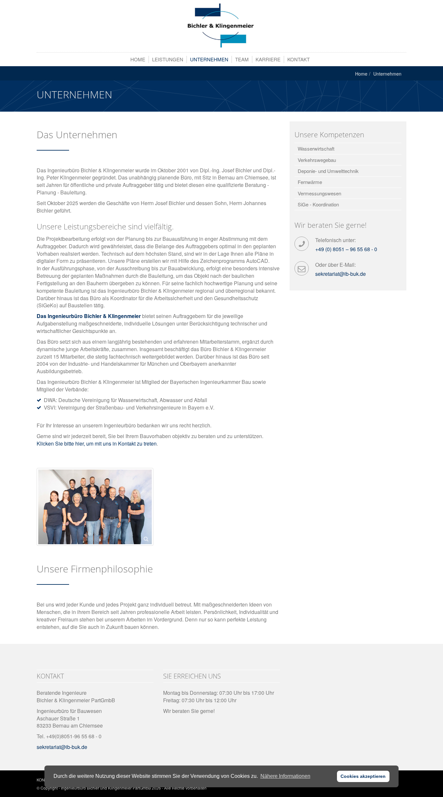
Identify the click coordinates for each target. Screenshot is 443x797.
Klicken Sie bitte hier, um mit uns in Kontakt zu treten (97, 443)
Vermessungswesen (319, 193)
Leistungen (167, 59)
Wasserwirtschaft (316, 148)
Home (137, 59)
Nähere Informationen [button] (285, 776)
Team (242, 59)
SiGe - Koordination (318, 204)
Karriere (268, 59)
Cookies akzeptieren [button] (363, 776)
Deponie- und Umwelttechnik (328, 170)
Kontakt (298, 59)
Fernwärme (310, 181)
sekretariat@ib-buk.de (340, 273)
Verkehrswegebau (317, 159)
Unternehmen (209, 59)
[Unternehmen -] (221, 25)
